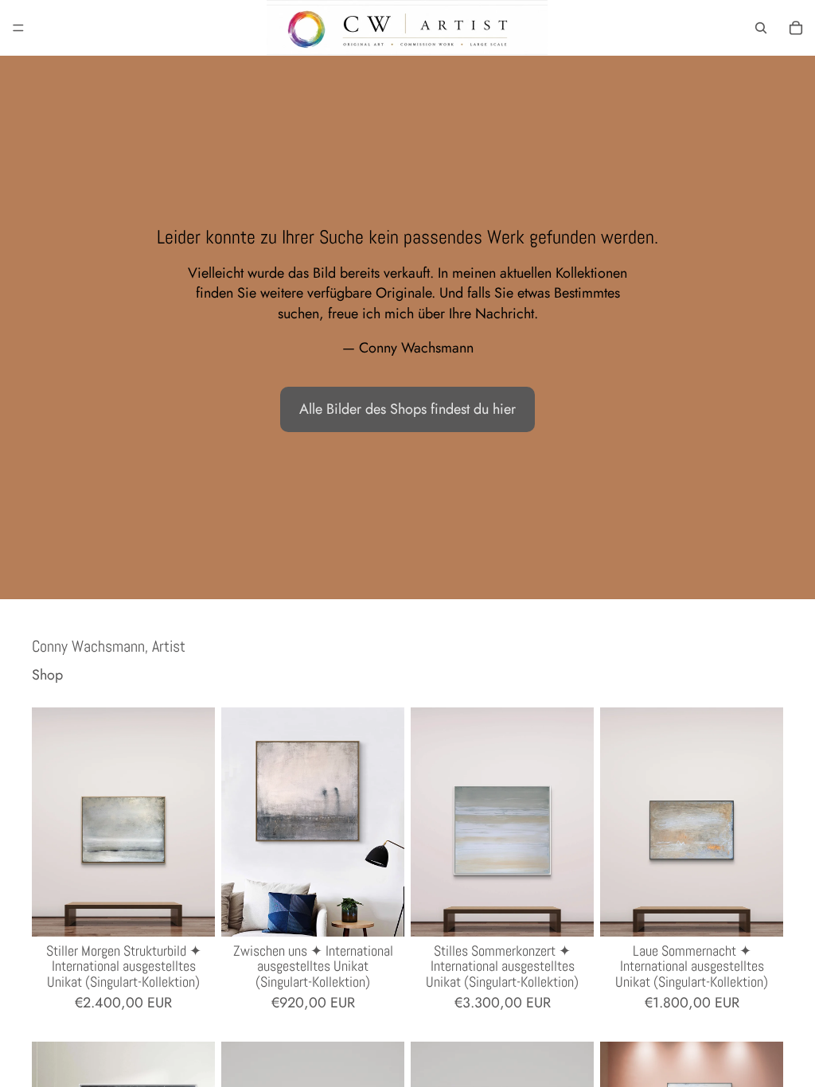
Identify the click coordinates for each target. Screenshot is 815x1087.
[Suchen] (760, 27)
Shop (47, 675)
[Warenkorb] (795, 27)
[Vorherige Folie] (49, 822)
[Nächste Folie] (197, 822)
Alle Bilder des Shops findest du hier (407, 409)
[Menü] (18, 28)
